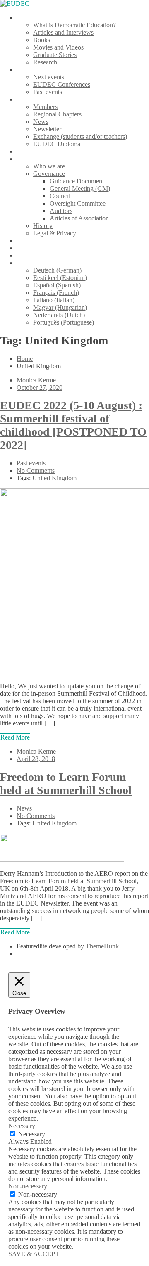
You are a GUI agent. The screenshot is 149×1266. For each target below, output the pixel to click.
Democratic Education (46, 17)
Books (41, 39)
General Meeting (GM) (80, 188)
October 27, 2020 (39, 387)
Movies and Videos (58, 47)
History (43, 225)
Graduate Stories (55, 54)
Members (45, 106)
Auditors (61, 210)
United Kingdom (54, 477)
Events (25, 69)
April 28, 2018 (36, 758)
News (40, 121)
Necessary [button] (21, 1125)
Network (28, 99)
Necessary (31, 1134)
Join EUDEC (34, 151)
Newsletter (47, 129)
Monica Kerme (36, 380)
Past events (47, 91)
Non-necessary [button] (27, 1186)
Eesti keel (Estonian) (60, 277)
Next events (48, 77)
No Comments (36, 470)
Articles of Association (79, 218)
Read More (15, 737)
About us (29, 158)
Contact (27, 255)
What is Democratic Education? (74, 24)
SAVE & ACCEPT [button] (33, 1253)
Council (60, 195)
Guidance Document (77, 181)
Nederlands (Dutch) (59, 314)
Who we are (49, 166)
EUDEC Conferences (61, 84)
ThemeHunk (102, 946)
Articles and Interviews (63, 32)
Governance (49, 173)
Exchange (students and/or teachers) (80, 136)
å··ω (22, 262)
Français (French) (56, 292)
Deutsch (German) (57, 270)
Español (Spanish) (57, 285)
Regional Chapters (57, 114)
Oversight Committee (78, 203)
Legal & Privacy (54, 233)
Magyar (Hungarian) (60, 307)
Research (45, 62)
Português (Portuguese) (63, 322)
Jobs (22, 247)
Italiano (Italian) (53, 299)
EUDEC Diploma (56, 143)
